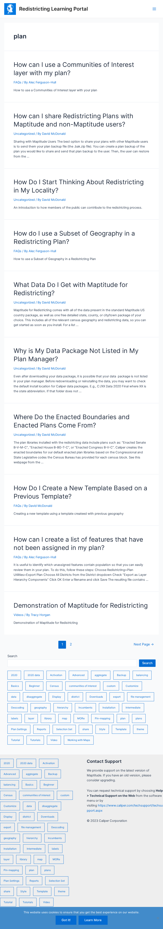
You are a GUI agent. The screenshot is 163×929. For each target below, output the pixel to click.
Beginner (34, 685)
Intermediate (133, 707)
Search (12, 656)
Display (56, 696)
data (13, 696)
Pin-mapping (102, 718)
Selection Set (64, 729)
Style (102, 729)
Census (54, 685)
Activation (56, 675)
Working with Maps (78, 740)
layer (31, 718)
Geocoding (17, 707)
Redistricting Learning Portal (53, 9)
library (48, 718)
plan (122, 718)
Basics (15, 685)
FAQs (17, 82)
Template (120, 729)
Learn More (93, 920)
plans (139, 718)
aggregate (101, 675)
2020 (14, 675)
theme (140, 729)
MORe (81, 718)
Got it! (66, 920)
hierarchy (62, 707)
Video (54, 740)
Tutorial (15, 740)
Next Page (144, 644)
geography (40, 707)
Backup (121, 675)
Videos (19, 615)
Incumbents (85, 707)
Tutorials (35, 740)
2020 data (34, 675)
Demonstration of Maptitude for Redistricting (81, 605)
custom (111, 685)
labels (14, 718)
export (117, 696)
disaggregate (34, 696)
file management (140, 696)
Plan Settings (19, 729)
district (75, 696)
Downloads (96, 696)
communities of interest (83, 685)
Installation (109, 707)
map (64, 718)
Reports (41, 729)
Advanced (78, 675)
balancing (142, 675)
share (85, 729)
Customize (132, 685)
